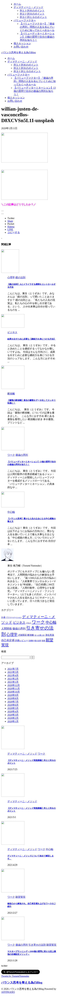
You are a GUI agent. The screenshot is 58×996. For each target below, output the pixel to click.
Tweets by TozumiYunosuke (15, 976)
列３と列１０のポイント (27, 71)
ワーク (38, 622)
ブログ (28, 623)
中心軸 (51, 622)
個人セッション (16, 97)
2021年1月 (13, 682)
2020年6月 (13, 705)
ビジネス (19, 622)
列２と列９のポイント (26, 68)
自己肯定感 (7, 640)
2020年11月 (13, 688)
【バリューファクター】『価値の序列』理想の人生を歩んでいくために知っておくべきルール (35, 81)
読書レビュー (21, 640)
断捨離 (30, 635)
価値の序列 (19, 628)
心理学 (11, 634)
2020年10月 (13, 691)
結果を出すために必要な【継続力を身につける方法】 (31, 339)
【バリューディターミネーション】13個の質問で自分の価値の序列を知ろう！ (35, 91)
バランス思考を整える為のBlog (18, 52)
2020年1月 (13, 721)
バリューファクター (18, 74)
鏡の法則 (37, 641)
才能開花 (22, 635)
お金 (3, 617)
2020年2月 (13, 718)
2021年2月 (13, 678)
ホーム (11, 58)
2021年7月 (13, 668)
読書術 (31, 641)
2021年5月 (13, 672)
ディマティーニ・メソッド (22, 61)
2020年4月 (13, 711)
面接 (43, 641)
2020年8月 (13, 698)
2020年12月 (13, 685)
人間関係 (6, 628)
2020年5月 (13, 708)
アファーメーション (13, 617)
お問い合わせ (14, 101)
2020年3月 (13, 714)
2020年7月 (13, 701)
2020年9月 (13, 695)
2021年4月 (13, 675)
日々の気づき (39, 635)
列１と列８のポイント (26, 64)
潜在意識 (49, 635)
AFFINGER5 (8, 992)
